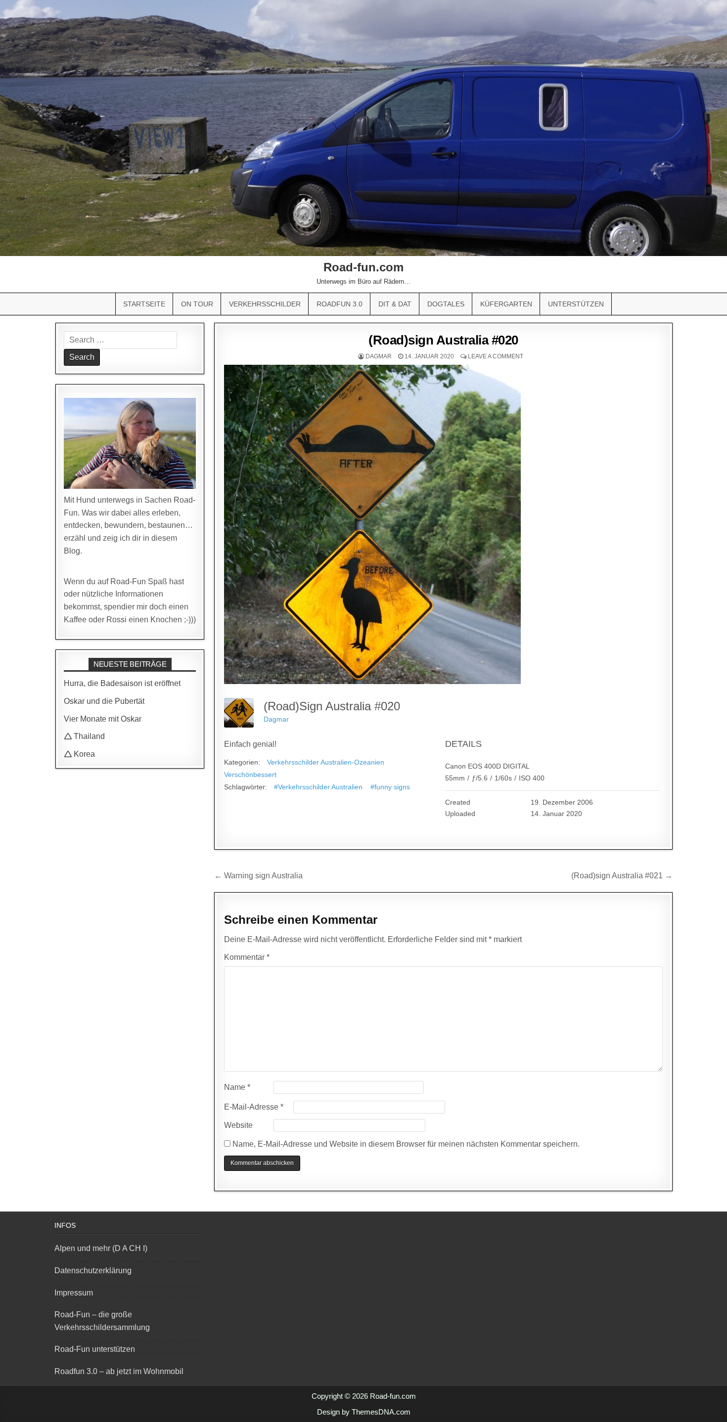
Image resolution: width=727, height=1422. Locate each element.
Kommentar (247, 957)
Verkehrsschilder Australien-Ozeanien (325, 762)
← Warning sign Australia (258, 875)
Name (237, 1087)
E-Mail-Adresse (253, 1107)
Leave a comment (495, 356)
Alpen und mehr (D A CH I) (100, 1248)
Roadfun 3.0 (340, 304)
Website (238, 1125)
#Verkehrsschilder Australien (318, 787)
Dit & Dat (394, 304)
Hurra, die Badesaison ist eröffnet (122, 683)
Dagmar (378, 356)
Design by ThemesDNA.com (363, 1412)
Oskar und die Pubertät (104, 701)
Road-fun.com (363, 267)
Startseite (144, 304)
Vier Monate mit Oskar (102, 719)
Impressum (73, 1293)
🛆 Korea (79, 754)
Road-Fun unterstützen (94, 1349)
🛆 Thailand (84, 736)
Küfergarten (506, 304)
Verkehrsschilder (265, 304)
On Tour (197, 304)
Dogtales (445, 304)
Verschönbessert (250, 774)
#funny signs (390, 787)
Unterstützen (576, 304)
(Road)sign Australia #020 (443, 340)
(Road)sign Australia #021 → (622, 875)
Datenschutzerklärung (93, 1270)
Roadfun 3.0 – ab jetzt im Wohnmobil (118, 1371)
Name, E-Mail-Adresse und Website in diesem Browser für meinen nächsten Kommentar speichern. (406, 1144)
